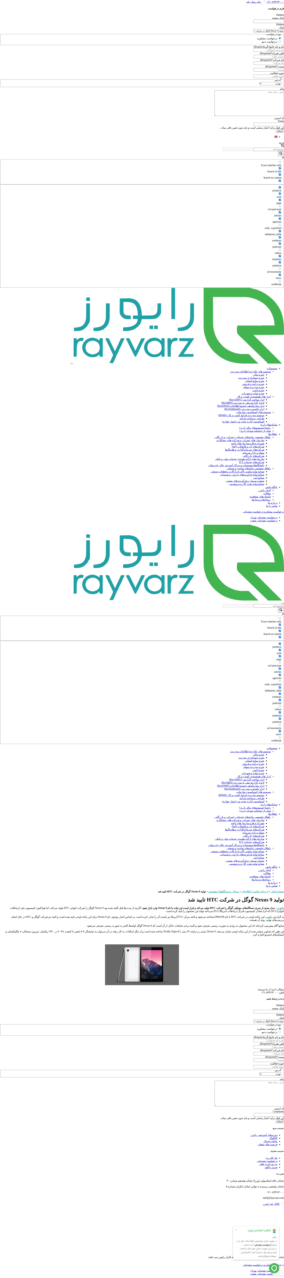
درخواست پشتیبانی (267, 1161)
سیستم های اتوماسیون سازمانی (253, 412)
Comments (278, 1111)
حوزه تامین (258, 390)
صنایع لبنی (258, 477)
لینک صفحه (278, 18)
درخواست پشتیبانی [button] (253, 511)
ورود (281, 142)
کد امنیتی (279, 118)
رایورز (280, 908)
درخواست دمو (269, 41)
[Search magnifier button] (281, 153)
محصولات (272, 368)
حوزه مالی (258, 374)
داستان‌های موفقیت (260, 496)
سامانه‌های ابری (268, 424)
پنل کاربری (271, 1157)
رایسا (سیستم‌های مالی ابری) (255, 427)
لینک (281, 27)
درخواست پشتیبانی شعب (263, 520)
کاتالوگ (273, 1138)
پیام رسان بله (254, 1)
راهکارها (272, 434)
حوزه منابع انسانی (254, 381)
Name (281, 121)
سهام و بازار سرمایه (253, 452)
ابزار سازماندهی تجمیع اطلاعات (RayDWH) (240, 406)
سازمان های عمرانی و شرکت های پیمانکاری (240, 440)
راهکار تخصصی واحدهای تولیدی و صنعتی (249, 468)
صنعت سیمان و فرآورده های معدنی (245, 480)
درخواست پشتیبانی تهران (263, 517)
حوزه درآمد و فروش (253, 384)
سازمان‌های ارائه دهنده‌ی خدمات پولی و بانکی (239, 459)
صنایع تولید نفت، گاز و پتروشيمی (246, 484)
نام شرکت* (272, 60)
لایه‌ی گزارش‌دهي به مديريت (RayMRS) (242, 402)
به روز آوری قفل (268, 1164)
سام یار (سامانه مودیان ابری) (255, 431)
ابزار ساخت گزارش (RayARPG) (246, 399)
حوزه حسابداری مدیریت (251, 377)
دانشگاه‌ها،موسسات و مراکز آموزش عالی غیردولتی (236, 465)
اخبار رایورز (264, 490)
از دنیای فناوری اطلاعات (254, 891)
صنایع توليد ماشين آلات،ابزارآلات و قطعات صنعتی (237, 471)
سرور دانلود (271, 1167)
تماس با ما (271, 505)
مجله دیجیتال (270, 1141)
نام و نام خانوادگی (269, 46)
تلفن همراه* (272, 53)
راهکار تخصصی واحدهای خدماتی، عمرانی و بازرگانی (242, 437)
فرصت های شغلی (267, 1144)
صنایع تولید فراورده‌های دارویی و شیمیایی (242, 474)
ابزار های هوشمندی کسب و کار (254, 396)
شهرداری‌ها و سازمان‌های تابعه (247, 443)
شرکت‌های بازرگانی (253, 456)
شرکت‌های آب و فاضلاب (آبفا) (248, 446)
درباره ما (272, 502)
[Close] (282, 603)
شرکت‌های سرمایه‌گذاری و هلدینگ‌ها (244, 449)
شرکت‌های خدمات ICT (251, 462)
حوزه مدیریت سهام (253, 387)
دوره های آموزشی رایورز (263, 1135)
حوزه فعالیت (277, 73)
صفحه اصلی (277, 891)
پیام (282, 88)
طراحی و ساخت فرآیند (251, 418)
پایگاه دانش (271, 487)
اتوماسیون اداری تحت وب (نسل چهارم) (243, 421)
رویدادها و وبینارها (261, 499)
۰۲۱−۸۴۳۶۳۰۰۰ (275, 1)
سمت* (274, 66)
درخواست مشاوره (267, 38)
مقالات (267, 493)
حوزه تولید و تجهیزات (253, 393)
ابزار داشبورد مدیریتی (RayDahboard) (244, 409)
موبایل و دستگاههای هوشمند (223, 891)
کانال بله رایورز (271, 1204)
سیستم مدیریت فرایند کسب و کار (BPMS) (241, 415)
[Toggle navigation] (71, 363)
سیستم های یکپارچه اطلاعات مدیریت (250, 371)
